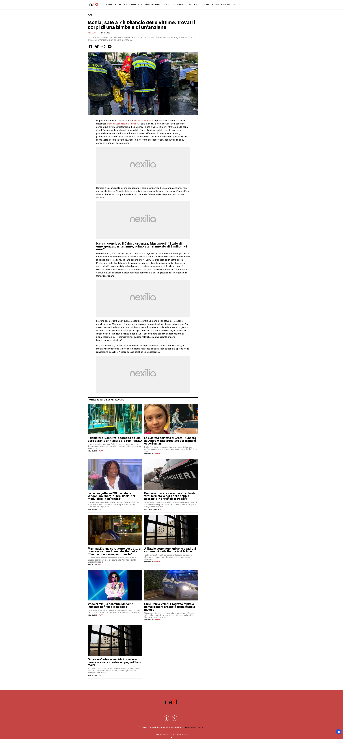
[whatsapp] (103, 48)
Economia (134, 4)
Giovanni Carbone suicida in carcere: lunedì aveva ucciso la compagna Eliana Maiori (114, 662)
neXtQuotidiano (151, 509)
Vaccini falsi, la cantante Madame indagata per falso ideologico (110, 605)
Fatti (188, 4)
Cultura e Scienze (150, 4)
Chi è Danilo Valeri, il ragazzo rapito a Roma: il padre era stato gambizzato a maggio (169, 607)
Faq (234, 4)
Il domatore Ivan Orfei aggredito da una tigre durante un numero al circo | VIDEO (115, 439)
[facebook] (90, 48)
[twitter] (97, 48)
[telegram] (109, 48)
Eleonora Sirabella (143, 120)
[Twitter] (173, 716)
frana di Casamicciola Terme (121, 123)
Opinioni (197, 4)
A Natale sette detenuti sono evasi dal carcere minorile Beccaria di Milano (170, 550)
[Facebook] (165, 716)
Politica (122, 4)
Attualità (111, 4)
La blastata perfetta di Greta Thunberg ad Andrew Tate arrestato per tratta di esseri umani (170, 440)
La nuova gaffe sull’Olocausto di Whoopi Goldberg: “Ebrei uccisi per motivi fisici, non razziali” (111, 496)
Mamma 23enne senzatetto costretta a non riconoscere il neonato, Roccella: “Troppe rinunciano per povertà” (114, 551)
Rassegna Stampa (221, 4)
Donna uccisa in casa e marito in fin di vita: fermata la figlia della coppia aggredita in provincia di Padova (169, 496)
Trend (207, 4)
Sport (180, 4)
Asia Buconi (93, 33)
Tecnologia (168, 4)
